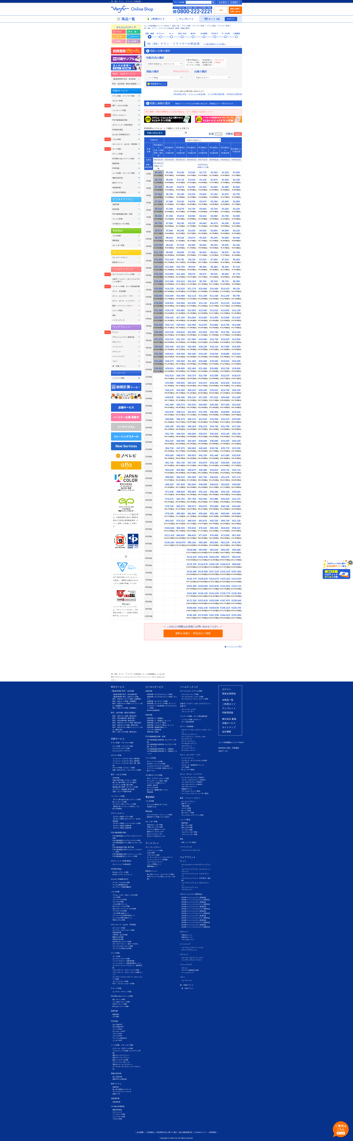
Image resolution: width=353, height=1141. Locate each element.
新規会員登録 (229, 693)
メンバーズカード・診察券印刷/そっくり (127, 963)
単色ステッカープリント (121, 1057)
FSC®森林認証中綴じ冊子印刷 (123, 847)
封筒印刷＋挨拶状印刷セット (157, 727)
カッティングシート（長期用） (158, 859)
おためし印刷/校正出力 (121, 134)
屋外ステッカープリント (121, 1055)
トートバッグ (117, 347)
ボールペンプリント (188, 801)
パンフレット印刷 (119, 110)
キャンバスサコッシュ (189, 950)
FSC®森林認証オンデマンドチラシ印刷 (126, 840)
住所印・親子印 (152, 785)
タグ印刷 (116, 1016)
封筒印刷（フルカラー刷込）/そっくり (160, 725)
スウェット (116, 352)
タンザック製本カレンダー (156, 829)
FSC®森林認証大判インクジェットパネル (127, 854)
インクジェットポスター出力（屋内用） (127, 758)
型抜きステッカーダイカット (123, 1064)
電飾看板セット (152, 866)
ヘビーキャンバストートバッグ (192, 947)
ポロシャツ (116, 342)
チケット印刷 (117, 154)
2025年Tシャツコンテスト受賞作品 (193, 897)
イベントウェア (118, 356)
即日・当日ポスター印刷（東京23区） (126, 725)
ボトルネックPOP (119, 1031)
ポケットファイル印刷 (155, 761)
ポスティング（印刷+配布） (123, 125)
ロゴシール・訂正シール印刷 (123, 1048)
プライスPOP (117, 1033)
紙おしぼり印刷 (186, 827)
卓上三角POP (117, 1024)
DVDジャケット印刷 (120, 1004)
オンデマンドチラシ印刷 (121, 748)
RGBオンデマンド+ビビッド (122, 874)
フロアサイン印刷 (153, 855)
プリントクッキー (187, 711)
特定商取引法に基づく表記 (167, 1132)
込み (238, 134)
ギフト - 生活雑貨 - (119, 291)
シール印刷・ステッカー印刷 (123, 173)
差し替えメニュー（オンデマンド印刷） (161, 874)
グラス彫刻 (185, 767)
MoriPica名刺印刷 (153, 710)
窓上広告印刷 (117, 1077)
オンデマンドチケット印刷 (122, 991)
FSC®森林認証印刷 (119, 120)
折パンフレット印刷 (120, 802)
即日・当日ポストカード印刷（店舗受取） (127, 699)
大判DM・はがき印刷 (120, 935)
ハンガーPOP (117, 1040)
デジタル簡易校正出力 (120, 885)
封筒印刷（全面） (153, 732)
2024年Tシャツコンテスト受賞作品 (193, 902)
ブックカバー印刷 (119, 1114)
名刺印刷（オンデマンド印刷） (158, 701)
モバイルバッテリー (188, 750)
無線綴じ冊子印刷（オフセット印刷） (126, 787)
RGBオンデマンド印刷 (121, 872)
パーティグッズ (118, 320)
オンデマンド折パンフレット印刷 (124, 804)
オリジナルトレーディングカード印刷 (194, 699)
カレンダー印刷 (118, 245)
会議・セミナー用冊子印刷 (122, 791)
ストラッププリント (188, 741)
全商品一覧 (227, 700)
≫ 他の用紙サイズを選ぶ (215, 44)
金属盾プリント (186, 789)
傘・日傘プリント (119, 366)
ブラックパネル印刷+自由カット (124, 915)
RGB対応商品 (117, 130)
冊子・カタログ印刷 (120, 106)
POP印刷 (115, 168)
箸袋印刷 (184, 823)
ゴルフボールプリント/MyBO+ (192, 784)
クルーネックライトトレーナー (192, 958)
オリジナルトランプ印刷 (190, 694)
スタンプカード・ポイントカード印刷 (126, 970)
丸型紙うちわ (151, 806)
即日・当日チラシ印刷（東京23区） (125, 716)
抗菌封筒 (116, 1087)
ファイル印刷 (117, 219)
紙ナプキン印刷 (186, 825)
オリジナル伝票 (152, 787)
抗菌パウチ (116, 1094)
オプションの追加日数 (196, 94)
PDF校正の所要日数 (234, 94)
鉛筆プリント (186, 803)
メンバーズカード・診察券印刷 (123, 961)
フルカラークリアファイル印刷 (158, 766)
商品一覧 (175, 26)
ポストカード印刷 (119, 928)
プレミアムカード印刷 (120, 981)
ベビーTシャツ (186, 980)
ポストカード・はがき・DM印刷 (124, 144)
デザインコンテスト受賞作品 (123, 337)
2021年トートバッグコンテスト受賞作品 (195, 918)
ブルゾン (184, 968)
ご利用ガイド (229, 704)
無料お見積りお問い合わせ (235, 10)
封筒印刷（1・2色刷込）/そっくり (159, 720)
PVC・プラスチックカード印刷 (123, 983)
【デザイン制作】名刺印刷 (122, 825)
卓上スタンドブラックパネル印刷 (124, 908)
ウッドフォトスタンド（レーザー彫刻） (195, 793)
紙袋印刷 (115, 163)
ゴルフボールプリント (189, 786)
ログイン (231, 19)
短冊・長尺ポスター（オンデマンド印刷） (127, 770)
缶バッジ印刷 (186, 810)
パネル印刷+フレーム (120, 904)
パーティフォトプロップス (190, 850)
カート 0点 (214, 19)
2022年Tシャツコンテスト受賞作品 (193, 911)
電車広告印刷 (117, 178)
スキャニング (117, 1112)
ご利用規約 (150, 1132)
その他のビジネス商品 (120, 224)
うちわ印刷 (116, 236)
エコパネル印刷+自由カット (122, 918)
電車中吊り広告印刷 (120, 1079)
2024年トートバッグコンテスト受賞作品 (195, 904)
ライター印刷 (186, 808)
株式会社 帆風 (229, 719)
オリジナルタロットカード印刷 (192, 696)
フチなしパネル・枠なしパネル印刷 (125, 895)
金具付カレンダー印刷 (155, 825)
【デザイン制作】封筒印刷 (122, 828)
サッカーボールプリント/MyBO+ (192, 777)
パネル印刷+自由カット (121, 913)
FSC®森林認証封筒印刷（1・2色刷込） (161, 749)
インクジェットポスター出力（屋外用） (127, 761)
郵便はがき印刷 (118, 937)
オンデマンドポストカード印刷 (123, 930)
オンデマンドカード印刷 (121, 958)
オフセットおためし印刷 (121, 882)
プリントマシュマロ (188, 709)
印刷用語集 (227, 712)
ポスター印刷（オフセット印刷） (124, 767)
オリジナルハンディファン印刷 (192, 815)
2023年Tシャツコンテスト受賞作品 (193, 906)
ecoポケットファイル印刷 (156, 763)
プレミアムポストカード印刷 (123, 946)
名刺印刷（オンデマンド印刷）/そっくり (161, 703)
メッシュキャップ (187, 972)
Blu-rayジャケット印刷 (121, 1006)
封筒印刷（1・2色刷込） (155, 718)
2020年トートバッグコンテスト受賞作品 (195, 922)
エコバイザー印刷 (119, 1116)
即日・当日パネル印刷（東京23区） (125, 732)
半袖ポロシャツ (186, 935)
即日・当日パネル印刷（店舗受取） (125, 708)
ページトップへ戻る (234, 646)
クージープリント (187, 758)
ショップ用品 (117, 310)
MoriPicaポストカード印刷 (122, 941)
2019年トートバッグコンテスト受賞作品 (195, 927)
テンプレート (229, 708)
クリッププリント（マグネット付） (193, 736)
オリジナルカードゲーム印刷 (123, 274)
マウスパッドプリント (189, 734)
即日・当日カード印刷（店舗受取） (125, 701)
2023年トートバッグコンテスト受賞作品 (195, 909)
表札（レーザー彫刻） (189, 842)
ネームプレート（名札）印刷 (157, 781)
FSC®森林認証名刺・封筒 (122, 214)
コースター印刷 (186, 830)
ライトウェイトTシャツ (189, 887)
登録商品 (150, 792)
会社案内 (223, 2)
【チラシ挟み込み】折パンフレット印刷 (127, 799)
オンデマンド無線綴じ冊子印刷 (123, 789)
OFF (218, 134)
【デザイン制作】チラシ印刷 (123, 816)
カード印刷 (116, 149)
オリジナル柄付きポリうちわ (157, 804)
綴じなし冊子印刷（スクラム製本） (125, 782)
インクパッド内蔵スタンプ (156, 783)
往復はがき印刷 (118, 939)
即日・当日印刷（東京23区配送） (125, 84)
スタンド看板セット (154, 864)
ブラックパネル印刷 (120, 899)
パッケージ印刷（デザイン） (191, 719)
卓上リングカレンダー (155, 834)
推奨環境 (212, 1132)
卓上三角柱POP (118, 1027)
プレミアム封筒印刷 (154, 729)
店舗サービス (229, 723)
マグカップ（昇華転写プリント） (193, 765)
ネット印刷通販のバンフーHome (156, 26)
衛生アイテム (117, 183)
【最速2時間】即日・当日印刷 (123, 79)
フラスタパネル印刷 (120, 911)
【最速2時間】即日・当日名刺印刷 (125, 694)
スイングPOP (117, 1029)
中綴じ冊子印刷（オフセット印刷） (125, 780)
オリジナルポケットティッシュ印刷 (159, 814)
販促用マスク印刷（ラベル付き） (158, 817)
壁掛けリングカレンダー (155, 831)
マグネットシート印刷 (155, 850)
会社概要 (226, 731)
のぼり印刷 (151, 853)
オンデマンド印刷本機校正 (122, 887)
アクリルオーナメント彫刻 (190, 791)
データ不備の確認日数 (216, 94)
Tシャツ (115, 332)
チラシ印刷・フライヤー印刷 (193, 26)
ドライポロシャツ (187, 939)
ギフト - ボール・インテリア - (123, 301)
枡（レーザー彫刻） (188, 769)
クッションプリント (188, 748)
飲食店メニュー (118, 262)
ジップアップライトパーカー (191, 960)
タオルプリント (186, 746)
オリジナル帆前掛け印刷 (190, 970)
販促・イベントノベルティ (122, 306)
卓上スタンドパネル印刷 (121, 906)
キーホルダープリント (189, 743)
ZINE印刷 (116, 778)
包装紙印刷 (116, 188)
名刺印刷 (115, 204)
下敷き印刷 (185, 806)
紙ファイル (151, 770)
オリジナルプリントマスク (122, 1091)
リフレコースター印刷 (189, 834)
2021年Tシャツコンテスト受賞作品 (193, 915)
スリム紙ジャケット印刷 (121, 1002)
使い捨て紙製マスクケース (122, 1089)
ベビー (114, 361)
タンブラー (185, 763)
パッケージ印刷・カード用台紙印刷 (126, 286)
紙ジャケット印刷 (119, 999)
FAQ (221, 10)
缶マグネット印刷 (187, 813)
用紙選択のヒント (158, 84)
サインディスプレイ (120, 257)
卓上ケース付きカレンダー (156, 836)
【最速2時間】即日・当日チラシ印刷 (125, 696)
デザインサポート (119, 115)
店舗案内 (234, 2)
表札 (114, 315)
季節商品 (115, 240)
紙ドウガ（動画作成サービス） (158, 790)
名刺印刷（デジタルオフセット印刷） (160, 694)
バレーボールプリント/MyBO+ (192, 782)
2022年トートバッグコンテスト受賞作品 (195, 913)
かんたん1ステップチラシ (122, 751)
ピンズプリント (186, 739)
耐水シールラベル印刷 (120, 1060)
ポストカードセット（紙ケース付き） (126, 944)
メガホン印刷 (117, 1119)
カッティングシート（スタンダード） (160, 857)
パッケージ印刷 (118, 378)
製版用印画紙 (117, 1110)
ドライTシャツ (186, 889)
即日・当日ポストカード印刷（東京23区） (127, 723)
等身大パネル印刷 (119, 920)
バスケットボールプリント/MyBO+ (193, 780)
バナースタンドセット (155, 862)
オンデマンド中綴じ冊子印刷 (123, 785)
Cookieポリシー (201, 1132)
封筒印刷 (115, 209)
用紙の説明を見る (181, 71)
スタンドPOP (117, 1036)
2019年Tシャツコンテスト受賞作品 (193, 925)
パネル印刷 (116, 139)
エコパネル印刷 (118, 902)
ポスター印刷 (117, 101)
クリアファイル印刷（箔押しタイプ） (160, 768)
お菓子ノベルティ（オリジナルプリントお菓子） (126, 280)
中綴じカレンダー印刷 (155, 827)
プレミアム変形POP (120, 1038)
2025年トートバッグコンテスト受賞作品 (195, 900)
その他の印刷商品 (119, 192)
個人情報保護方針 (186, 1132)
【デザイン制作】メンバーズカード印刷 (127, 823)
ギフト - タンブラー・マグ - (123, 296)
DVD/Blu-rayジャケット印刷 (123, 159)
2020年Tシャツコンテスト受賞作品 (193, 920)
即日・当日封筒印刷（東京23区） (124, 720)
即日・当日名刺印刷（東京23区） (124, 718)
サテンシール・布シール (121, 1062)
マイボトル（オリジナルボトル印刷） (194, 760)
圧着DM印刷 (117, 932)
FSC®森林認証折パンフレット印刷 (125, 856)
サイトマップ (229, 727)
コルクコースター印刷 (189, 832)
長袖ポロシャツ (186, 937)
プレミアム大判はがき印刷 (122, 948)
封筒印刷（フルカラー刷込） (157, 723)
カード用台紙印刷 (187, 722)
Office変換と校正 (180, 94)
